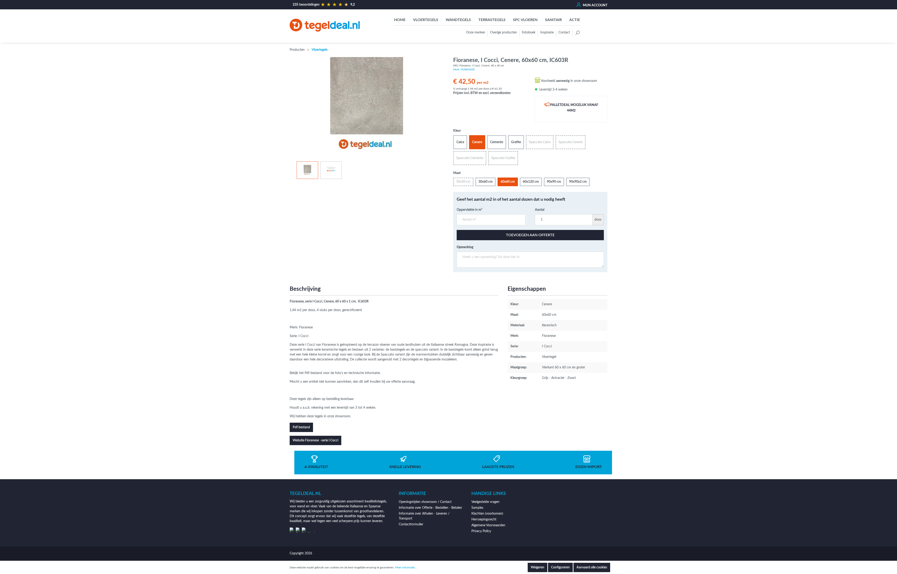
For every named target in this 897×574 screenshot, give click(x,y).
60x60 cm (508, 181)
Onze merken (475, 32)
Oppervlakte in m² (469, 209)
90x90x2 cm (578, 181)
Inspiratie (547, 32)
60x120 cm (531, 181)
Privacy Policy (481, 531)
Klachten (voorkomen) (487, 513)
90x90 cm (554, 181)
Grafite (516, 142)
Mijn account (594, 5)
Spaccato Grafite (503, 158)
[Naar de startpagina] (325, 25)
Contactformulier (411, 524)
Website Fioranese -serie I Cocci (315, 440)
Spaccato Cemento (469, 158)
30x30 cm (463, 181)
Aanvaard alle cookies (592, 567)
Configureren (560, 567)
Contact (564, 32)
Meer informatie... (406, 567)
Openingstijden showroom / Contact (425, 502)
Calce (460, 142)
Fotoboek (528, 32)
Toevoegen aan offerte (530, 235)
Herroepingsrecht (483, 519)
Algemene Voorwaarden (488, 525)
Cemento (496, 142)
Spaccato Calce (540, 142)
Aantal (539, 209)
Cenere (477, 142)
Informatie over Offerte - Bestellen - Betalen (430, 507)
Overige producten (503, 32)
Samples (477, 507)
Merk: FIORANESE (464, 69)
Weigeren (537, 567)
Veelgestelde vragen (485, 502)
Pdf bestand (301, 427)
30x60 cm (485, 181)
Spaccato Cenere (571, 142)
